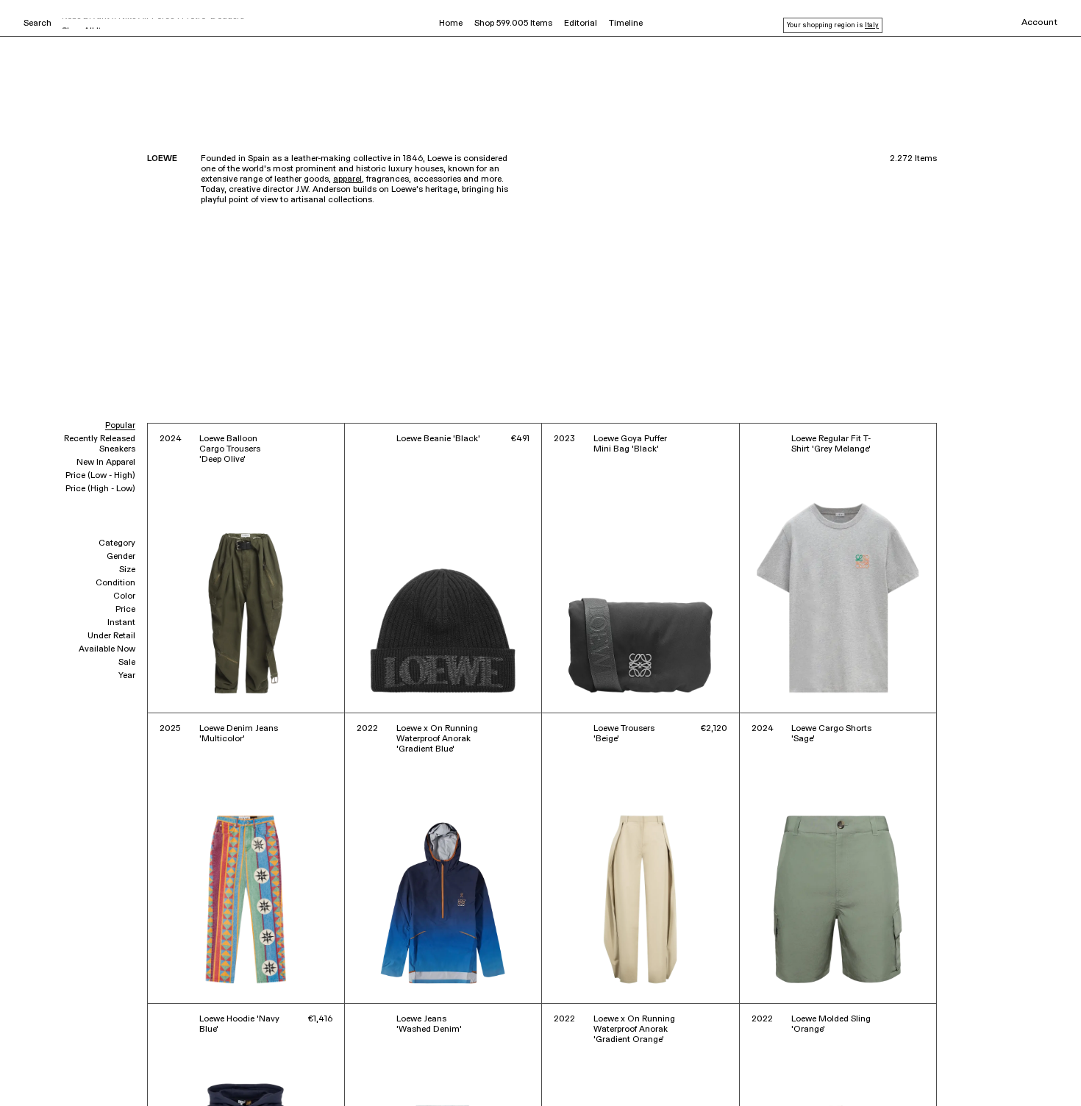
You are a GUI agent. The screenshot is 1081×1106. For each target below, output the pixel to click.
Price (125, 609)
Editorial (580, 23)
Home (451, 23)
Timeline (626, 23)
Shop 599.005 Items (513, 23)
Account (1039, 22)
